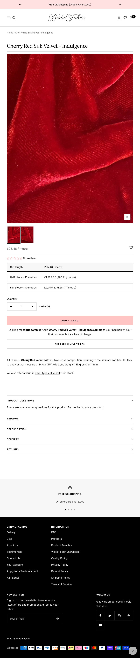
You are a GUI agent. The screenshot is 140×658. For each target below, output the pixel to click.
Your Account (15, 564)
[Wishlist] (125, 18)
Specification (17, 429)
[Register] (57, 618)
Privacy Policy (59, 564)
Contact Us (13, 558)
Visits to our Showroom (65, 551)
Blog (9, 538)
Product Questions (20, 400)
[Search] (14, 17)
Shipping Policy (60, 577)
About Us (12, 545)
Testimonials (14, 551)
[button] (15, 258)
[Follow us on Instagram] (119, 615)
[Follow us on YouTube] (100, 625)
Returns (13, 449)
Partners (56, 538)
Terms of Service (61, 584)
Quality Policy (59, 558)
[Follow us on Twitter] (109, 615)
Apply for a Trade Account (22, 571)
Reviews (12, 419)
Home (10, 32)
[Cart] (131, 17)
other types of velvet (47, 373)
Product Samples (61, 545)
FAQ (53, 532)
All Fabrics (13, 577)
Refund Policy (59, 571)
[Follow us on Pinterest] (128, 615)
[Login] (119, 17)
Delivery (13, 439)
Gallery (11, 532)
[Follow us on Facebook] (100, 615)
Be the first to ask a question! (85, 407)
